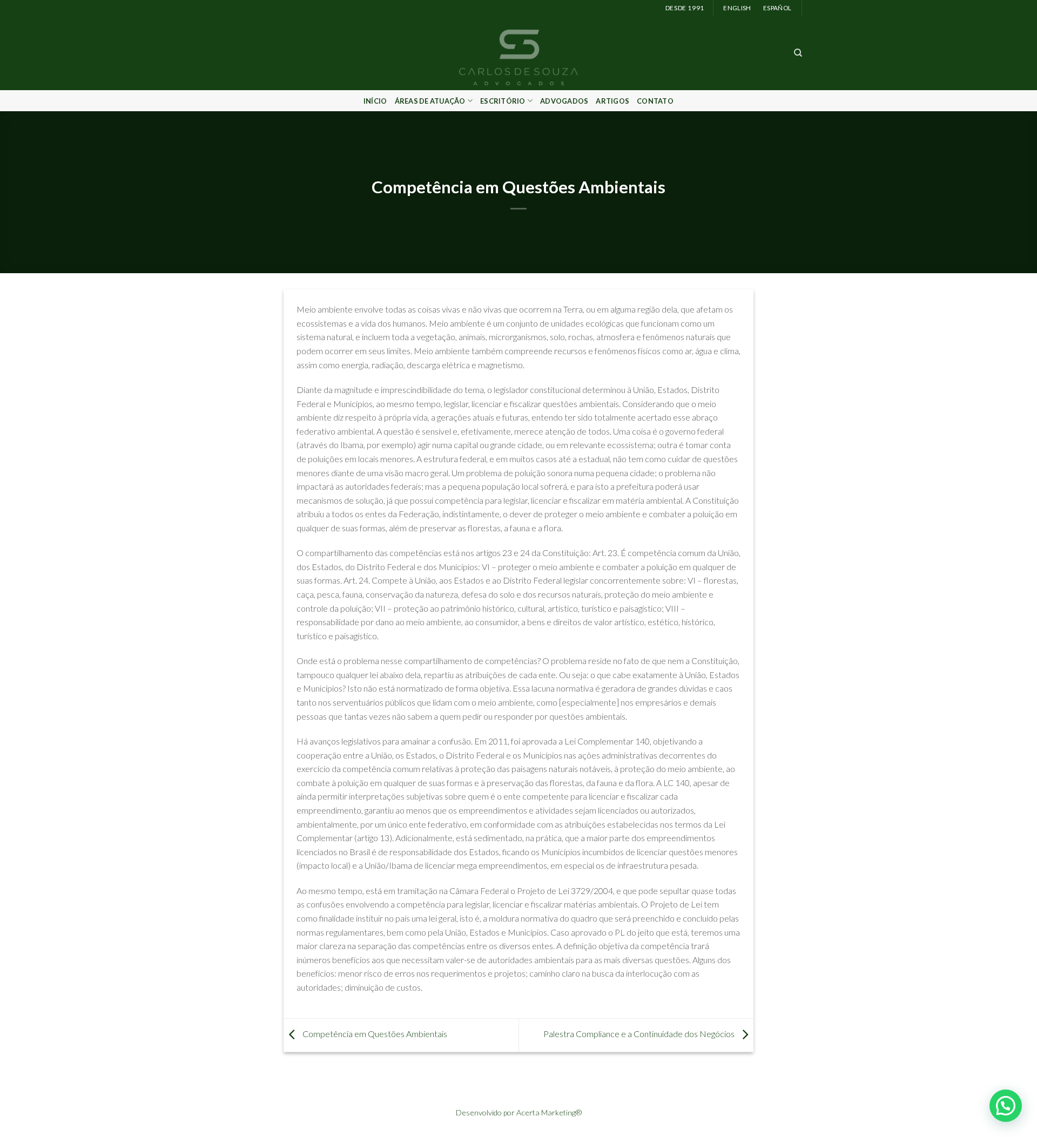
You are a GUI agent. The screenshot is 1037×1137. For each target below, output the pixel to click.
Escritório (503, 101)
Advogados (564, 101)
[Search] (798, 53)
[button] (1005, 1105)
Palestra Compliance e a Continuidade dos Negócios (639, 1034)
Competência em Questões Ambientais (374, 1034)
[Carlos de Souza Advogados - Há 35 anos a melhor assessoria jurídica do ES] (518, 53)
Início (375, 101)
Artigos (612, 101)
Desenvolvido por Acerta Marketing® (519, 1112)
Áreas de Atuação (430, 101)
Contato (655, 101)
